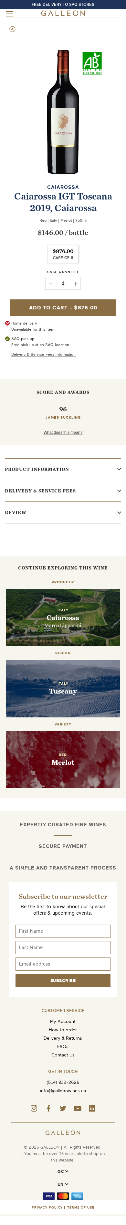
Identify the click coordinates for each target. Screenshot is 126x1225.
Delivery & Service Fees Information (43, 354)
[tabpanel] (63, 112)
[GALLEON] (63, 14)
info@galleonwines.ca (63, 1090)
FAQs (62, 1046)
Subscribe (63, 980)
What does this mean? (63, 432)
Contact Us (63, 1055)
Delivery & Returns (63, 1038)
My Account (63, 1021)
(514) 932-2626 (63, 1082)
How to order (63, 1029)
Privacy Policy (47, 1207)
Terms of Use (80, 1207)
